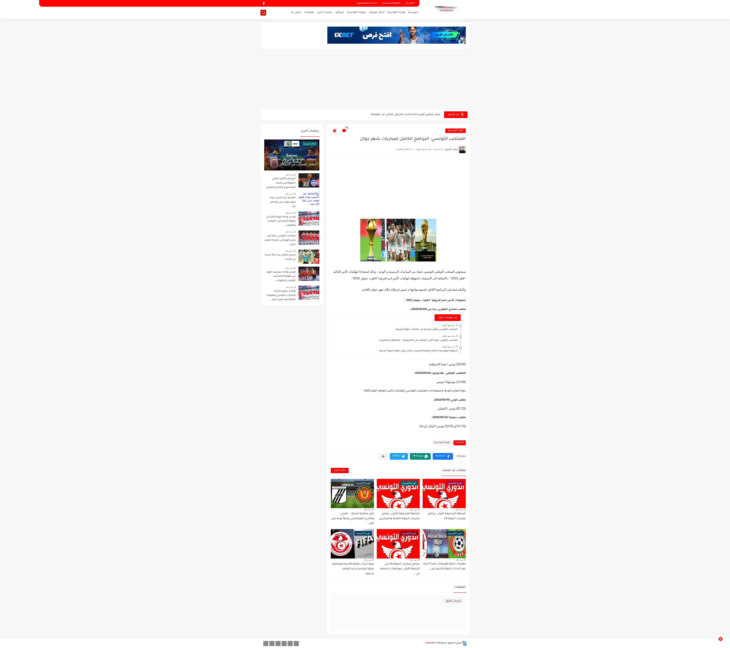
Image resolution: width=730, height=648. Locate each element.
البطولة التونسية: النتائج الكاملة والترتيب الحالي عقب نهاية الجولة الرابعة (418, 351)
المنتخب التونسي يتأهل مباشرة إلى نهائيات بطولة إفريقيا (427, 329)
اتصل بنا (409, 3)
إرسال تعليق (453, 601)
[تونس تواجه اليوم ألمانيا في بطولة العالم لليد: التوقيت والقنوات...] (308, 219)
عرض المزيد (340, 470)
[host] (265, 643)
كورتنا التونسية (396, 12)
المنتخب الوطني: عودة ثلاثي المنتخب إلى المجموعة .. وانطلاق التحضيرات (418, 340)
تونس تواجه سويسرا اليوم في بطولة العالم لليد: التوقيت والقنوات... (281, 276)
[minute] (278, 643)
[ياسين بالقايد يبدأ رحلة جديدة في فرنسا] (308, 257)
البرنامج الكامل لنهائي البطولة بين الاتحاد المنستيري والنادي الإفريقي (281, 183)
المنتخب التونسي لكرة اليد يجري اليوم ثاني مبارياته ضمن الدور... (280, 240)
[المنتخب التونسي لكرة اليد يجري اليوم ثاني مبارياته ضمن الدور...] (308, 238)
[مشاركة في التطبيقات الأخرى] (383, 456)
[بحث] (263, 13)
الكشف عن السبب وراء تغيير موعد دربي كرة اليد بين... (283, 202)
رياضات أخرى (325, 12)
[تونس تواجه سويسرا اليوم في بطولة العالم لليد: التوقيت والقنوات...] (308, 274)
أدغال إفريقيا (376, 12)
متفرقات (309, 12)
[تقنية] (290, 643)
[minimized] (272, 643)
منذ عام (459, 509)
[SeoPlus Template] (464, 643)
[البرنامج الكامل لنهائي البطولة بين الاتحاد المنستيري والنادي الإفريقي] (308, 180)
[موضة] (284, 643)
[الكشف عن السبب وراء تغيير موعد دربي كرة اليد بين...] (308, 199)
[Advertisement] (365, 79)
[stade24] (446, 9)
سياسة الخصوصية (367, 3)
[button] (443, 456)
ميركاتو (340, 12)
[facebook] (263, 3)
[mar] (296, 643)
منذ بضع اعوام (448, 325)
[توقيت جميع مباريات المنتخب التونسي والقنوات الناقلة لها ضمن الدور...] (308, 293)
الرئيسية (413, 12)
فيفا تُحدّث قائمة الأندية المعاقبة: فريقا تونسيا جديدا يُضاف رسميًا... (353, 569)
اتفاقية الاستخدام (391, 3)
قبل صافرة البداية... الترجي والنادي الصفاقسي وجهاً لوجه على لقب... (352, 518)
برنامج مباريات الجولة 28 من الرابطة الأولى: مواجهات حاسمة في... (400, 569)
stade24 (429, 643)
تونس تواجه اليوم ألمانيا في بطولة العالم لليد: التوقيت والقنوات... (281, 221)
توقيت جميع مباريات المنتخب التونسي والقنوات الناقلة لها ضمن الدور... (281, 295)
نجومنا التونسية (356, 12)
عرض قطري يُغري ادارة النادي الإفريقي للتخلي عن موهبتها (405, 114)
